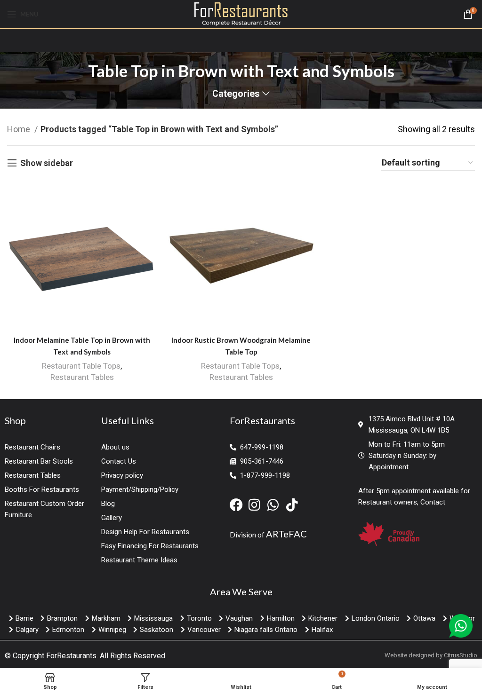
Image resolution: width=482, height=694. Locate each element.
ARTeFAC (286, 533)
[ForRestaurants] (241, 13)
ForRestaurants (71, 655)
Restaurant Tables (82, 377)
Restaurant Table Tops (81, 366)
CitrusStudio (460, 655)
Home (19, 129)
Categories (236, 94)
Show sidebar (46, 163)
